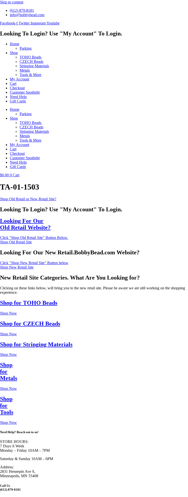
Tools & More (30, 75)
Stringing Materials (34, 66)
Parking (26, 48)
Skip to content (11, 2)
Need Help (18, 97)
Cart (13, 83)
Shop (14, 53)
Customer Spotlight (25, 92)
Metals (25, 70)
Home (14, 44)
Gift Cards (18, 101)
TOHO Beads (30, 57)
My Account (19, 79)
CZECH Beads (31, 61)
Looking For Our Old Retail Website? (25, 224)
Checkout (17, 88)
